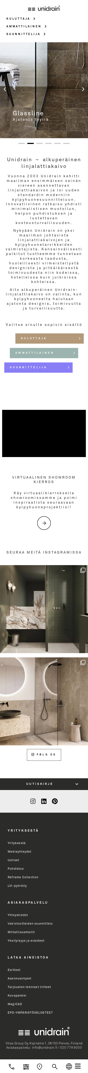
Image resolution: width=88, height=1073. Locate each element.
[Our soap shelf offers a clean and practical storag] (44, 701)
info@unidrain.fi (44, 1047)
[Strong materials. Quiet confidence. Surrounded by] (44, 609)
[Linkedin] (44, 801)
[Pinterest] (55, 801)
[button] (78, 1066)
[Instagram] (33, 801)
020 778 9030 (71, 1047)
